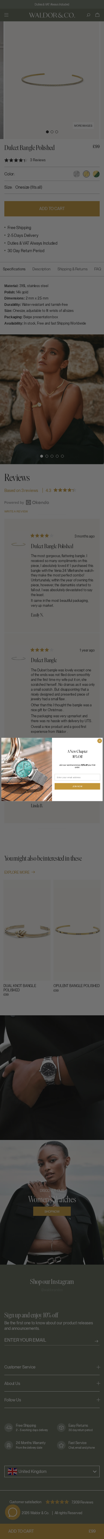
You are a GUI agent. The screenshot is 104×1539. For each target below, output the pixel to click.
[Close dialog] (99, 741)
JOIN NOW (77, 786)
